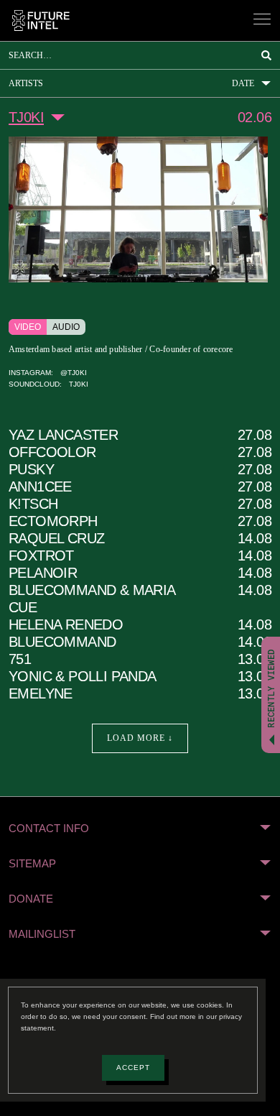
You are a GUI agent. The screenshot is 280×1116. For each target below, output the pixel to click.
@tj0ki (72, 386)
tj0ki (74, 398)
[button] (140, 842)
